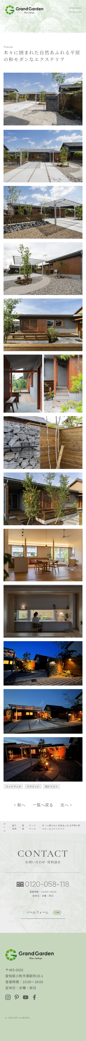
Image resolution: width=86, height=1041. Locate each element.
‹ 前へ (20, 805)
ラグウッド (33, 786)
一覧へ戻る (43, 805)
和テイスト (51, 786)
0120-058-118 (47, 884)
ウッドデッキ (13, 786)
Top (80, 1022)
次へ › (66, 805)
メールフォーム (37, 912)
